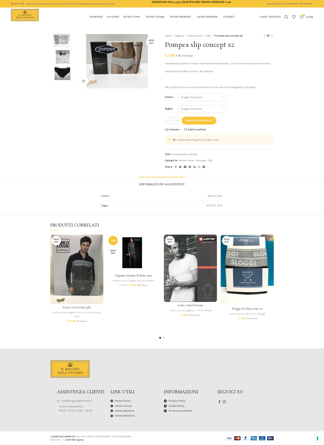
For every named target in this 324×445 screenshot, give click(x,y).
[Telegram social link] (203, 166)
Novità (96, 312)
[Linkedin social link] (194, 166)
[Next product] (272, 36)
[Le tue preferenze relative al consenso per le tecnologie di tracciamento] (317, 438)
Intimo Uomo (195, 35)
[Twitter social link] (180, 166)
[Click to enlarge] (83, 81)
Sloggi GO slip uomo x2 (247, 309)
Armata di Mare (145, 280)
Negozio (180, 35)
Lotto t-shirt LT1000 (190, 305)
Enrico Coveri (84, 312)
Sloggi (261, 313)
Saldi (77, 316)
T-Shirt (200, 310)
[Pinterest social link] (190, 166)
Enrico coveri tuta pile (77, 307)
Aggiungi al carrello (199, 120)
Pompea (201, 160)
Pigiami (72, 312)
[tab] (162, 182)
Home (168, 35)
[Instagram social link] (224, 401)
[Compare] (100, 240)
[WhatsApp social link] (199, 166)
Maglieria (190, 310)
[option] (61, 40)
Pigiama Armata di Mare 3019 (133, 276)
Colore (169, 97)
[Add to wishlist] (100, 257)
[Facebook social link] (176, 166)
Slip (208, 35)
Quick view (100, 249)
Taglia (168, 108)
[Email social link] (185, 166)
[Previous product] (264, 36)
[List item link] (82, 401)
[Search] (286, 17)
